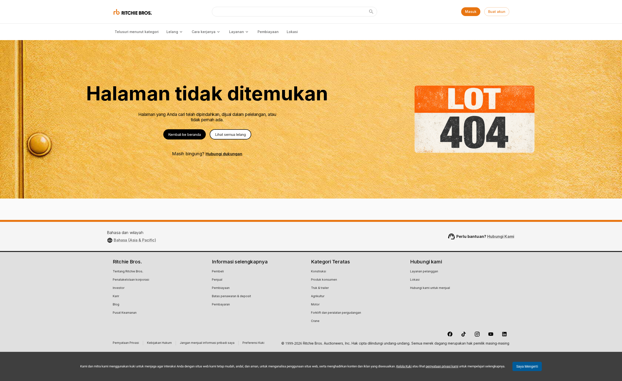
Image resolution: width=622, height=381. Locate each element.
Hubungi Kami (500, 236)
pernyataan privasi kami (442, 366)
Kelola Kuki (404, 366)
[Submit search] (371, 12)
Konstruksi (318, 271)
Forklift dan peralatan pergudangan (336, 313)
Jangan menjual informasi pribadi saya (207, 343)
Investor (118, 288)
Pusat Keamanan (125, 313)
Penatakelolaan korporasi (131, 280)
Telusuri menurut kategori (137, 32)
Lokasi (292, 32)
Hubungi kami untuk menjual (430, 288)
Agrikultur (317, 296)
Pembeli (218, 271)
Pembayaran (221, 305)
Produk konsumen (324, 280)
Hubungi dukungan (224, 153)
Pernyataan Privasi (126, 343)
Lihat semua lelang (230, 134)
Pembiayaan (268, 32)
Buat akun (496, 11)
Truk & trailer (320, 288)
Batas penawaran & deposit (231, 296)
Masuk (470, 11)
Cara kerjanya (204, 32)
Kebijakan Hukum (159, 343)
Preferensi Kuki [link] (253, 343)
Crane (315, 321)
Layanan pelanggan (424, 271)
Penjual (217, 280)
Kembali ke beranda (184, 134)
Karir (116, 296)
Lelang (172, 32)
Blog (116, 305)
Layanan (236, 32)
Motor (315, 305)
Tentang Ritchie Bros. (128, 271)
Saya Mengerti (527, 366)
